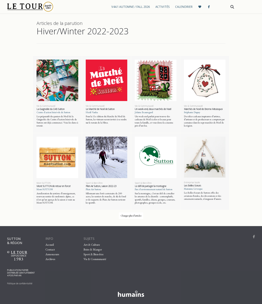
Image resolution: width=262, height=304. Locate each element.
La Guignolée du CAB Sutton (51, 109)
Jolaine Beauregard (144, 112)
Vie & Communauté (46, 105)
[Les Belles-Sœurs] (205, 156)
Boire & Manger (93, 249)
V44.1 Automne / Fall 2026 (130, 7)
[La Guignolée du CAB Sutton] (57, 79)
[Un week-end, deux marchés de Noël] (155, 79)
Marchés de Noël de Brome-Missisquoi (203, 109)
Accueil (49, 245)
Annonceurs (52, 254)
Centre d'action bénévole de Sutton (53, 112)
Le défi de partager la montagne (150, 186)
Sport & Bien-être (94, 182)
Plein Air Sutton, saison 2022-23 (101, 186)
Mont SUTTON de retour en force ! (53, 186)
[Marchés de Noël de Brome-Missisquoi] (205, 79)
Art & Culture (92, 245)
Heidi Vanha (92, 112)
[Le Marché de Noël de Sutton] (106, 79)
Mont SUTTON (44, 182)
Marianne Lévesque (193, 188)
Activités (162, 7)
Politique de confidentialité (19, 283)
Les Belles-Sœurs (192, 185)
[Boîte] (37, 7)
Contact (50, 249)
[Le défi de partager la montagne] (155, 156)
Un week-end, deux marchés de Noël (153, 109)
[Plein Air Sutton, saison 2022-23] (106, 156)
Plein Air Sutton (93, 189)
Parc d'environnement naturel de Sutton (153, 189)
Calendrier (183, 7)
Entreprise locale (192, 182)
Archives (50, 259)
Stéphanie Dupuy (192, 112)
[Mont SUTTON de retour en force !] (57, 156)
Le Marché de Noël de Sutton (100, 109)
